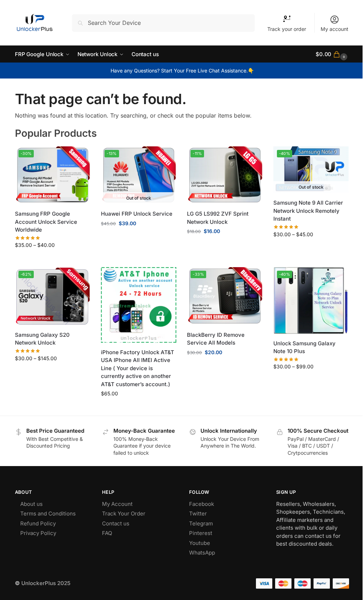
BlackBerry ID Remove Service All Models (216, 338)
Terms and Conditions (48, 513)
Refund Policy (38, 523)
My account (334, 29)
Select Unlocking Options (53, 260)
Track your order (286, 29)
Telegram (201, 523)
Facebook (201, 504)
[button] (332, 54)
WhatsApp (202, 552)
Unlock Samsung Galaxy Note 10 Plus (304, 347)
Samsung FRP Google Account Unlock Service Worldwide (46, 221)
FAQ (107, 533)
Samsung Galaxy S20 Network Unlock (42, 338)
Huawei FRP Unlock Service (136, 213)
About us (31, 504)
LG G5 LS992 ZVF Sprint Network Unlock (217, 217)
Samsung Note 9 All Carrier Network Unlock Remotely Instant (308, 210)
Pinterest (200, 533)
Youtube (199, 543)
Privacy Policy (38, 533)
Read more (138, 238)
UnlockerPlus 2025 (45, 583)
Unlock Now (225, 246)
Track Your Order (123, 513)
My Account (117, 504)
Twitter (198, 513)
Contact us (115, 523)
